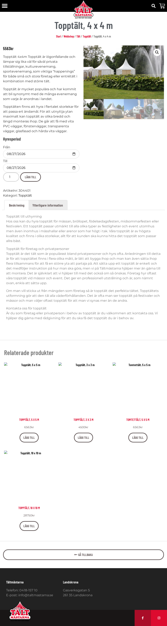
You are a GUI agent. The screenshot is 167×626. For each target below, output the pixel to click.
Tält (78, 36)
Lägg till (30, 177)
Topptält (87, 36)
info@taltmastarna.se (35, 595)
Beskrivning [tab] (16, 205)
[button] (4, 6)
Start (58, 36)
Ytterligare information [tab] (47, 205)
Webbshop (69, 36)
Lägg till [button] (29, 437)
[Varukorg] (162, 6)
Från (6, 147)
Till (5, 161)
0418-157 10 (28, 590)
